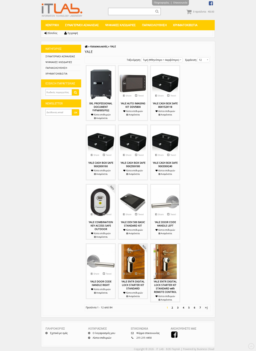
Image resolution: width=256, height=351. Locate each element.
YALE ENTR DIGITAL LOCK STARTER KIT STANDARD (133, 285)
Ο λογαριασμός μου (103, 333)
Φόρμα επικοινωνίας (148, 333)
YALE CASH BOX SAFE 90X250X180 (133, 164)
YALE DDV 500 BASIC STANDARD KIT (133, 223)
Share (96, 95)
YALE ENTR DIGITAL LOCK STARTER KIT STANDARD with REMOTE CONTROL (165, 287)
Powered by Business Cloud (198, 349)
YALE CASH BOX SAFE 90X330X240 (165, 164)
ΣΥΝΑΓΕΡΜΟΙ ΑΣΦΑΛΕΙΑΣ (82, 25)
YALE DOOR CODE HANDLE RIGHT (100, 283)
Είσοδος (52, 33)
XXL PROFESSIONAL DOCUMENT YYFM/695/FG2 (100, 107)
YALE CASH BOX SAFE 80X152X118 (165, 105)
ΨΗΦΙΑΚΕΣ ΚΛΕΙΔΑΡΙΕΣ (120, 25)
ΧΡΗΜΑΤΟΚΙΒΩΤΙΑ (185, 25)
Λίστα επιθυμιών (101, 337)
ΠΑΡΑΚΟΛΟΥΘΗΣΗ (154, 25)
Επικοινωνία (180, 2)
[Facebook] (211, 4)
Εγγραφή (72, 33)
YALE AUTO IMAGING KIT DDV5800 (133, 105)
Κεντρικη (52, 25)
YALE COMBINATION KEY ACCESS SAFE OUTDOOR (101, 225)
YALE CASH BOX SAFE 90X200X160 (100, 164)
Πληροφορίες (161, 2)
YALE (113, 46)
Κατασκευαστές (98, 46)
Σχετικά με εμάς (58, 333)
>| (206, 307)
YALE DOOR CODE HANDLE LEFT (165, 223)
